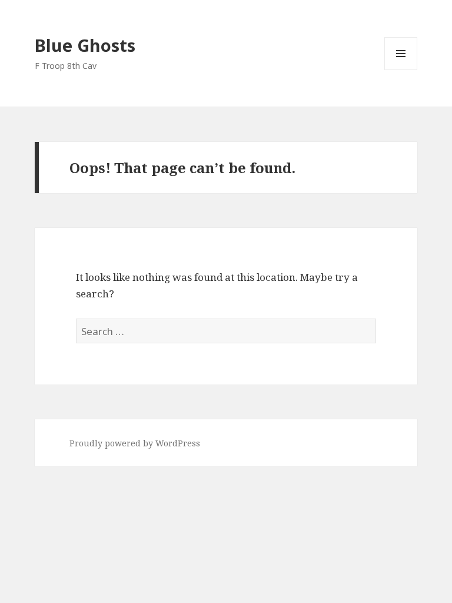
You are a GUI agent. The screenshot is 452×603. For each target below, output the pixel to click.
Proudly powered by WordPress (134, 443)
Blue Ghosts (85, 45)
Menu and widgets (401, 69)
